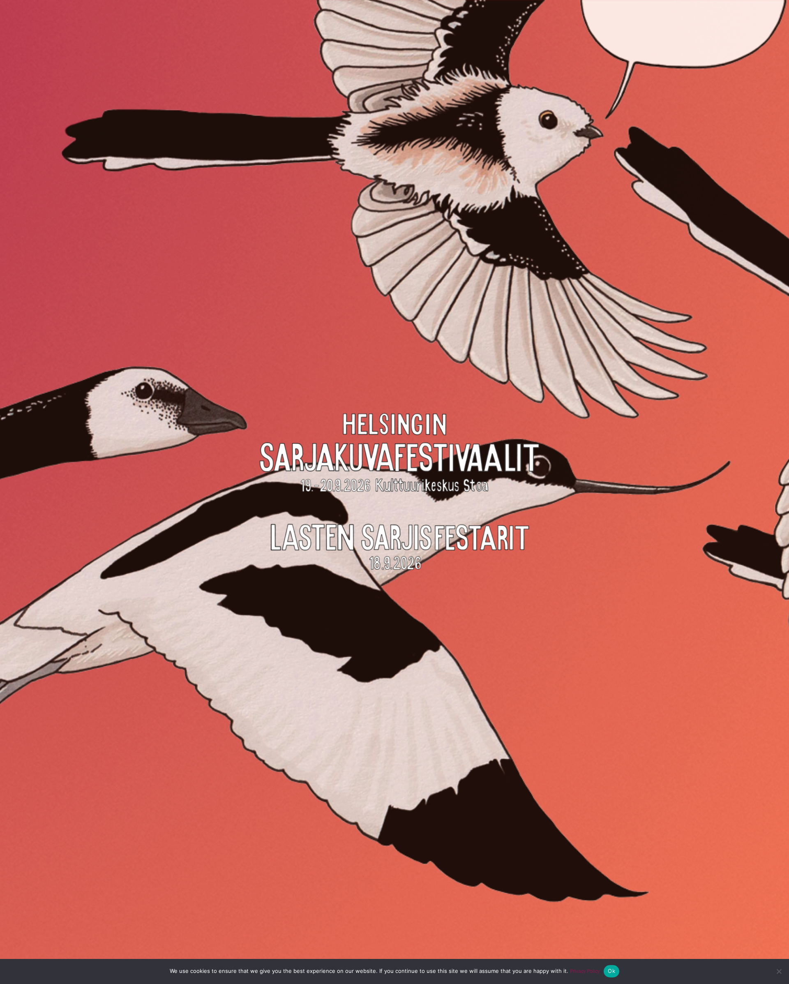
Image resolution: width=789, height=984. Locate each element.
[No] (779, 971)
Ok (611, 971)
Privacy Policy (585, 971)
